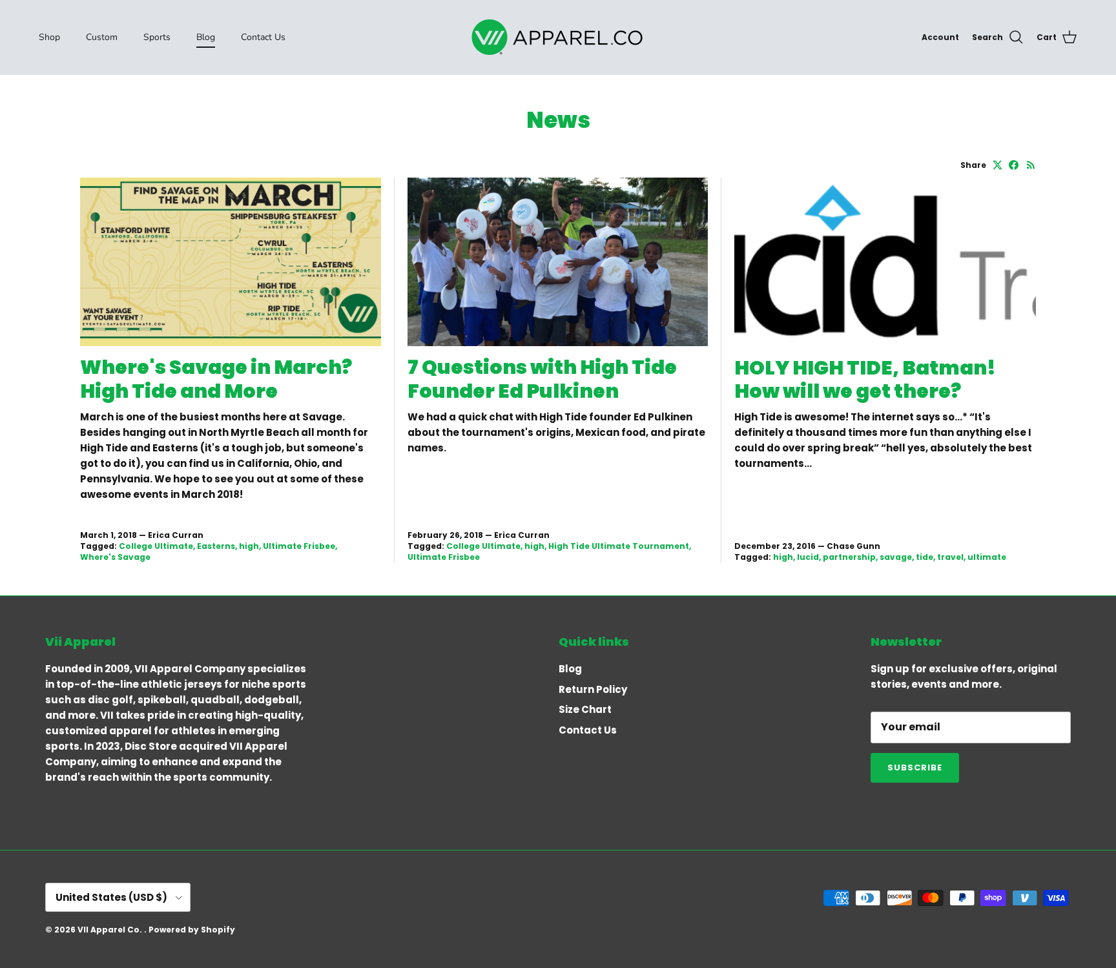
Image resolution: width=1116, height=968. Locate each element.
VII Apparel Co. (111, 929)
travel (950, 556)
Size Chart (585, 709)
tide (924, 556)
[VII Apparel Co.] (558, 37)
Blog (205, 37)
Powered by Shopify (192, 929)
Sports (156, 37)
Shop (49, 37)
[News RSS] (1031, 165)
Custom (102, 37)
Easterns (216, 546)
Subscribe (914, 767)
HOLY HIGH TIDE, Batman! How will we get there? (865, 379)
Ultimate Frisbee (299, 546)
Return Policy (593, 689)
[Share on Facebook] (1013, 165)
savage (896, 556)
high (249, 546)
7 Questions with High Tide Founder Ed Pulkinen (542, 378)
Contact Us (263, 37)
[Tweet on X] (997, 165)
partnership (849, 556)
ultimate (986, 556)
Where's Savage (115, 556)
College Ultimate (156, 546)
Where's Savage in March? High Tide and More (216, 378)
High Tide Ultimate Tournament (618, 546)
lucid (808, 556)
